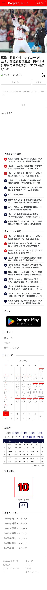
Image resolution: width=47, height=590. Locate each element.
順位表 (28, 568)
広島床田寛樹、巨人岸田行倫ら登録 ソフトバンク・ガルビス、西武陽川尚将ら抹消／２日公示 (25, 160)
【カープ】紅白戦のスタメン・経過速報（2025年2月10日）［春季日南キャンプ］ (25, 295)
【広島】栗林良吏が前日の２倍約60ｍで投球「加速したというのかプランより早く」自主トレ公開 (25, 287)
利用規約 (7, 564)
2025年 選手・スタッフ (15, 523)
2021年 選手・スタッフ (15, 543)
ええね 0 (39, 82)
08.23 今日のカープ (16, 195)
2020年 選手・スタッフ (15, 548)
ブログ (7, 343)
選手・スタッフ (11, 347)
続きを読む (16, 82)
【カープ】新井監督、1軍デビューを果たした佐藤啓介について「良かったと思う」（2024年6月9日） (25, 174)
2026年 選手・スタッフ (15, 518)
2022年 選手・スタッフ (15, 538)
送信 (23, 105)
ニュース (8, 338)
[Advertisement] (23, 134)
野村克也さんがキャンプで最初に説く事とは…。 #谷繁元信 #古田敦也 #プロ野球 (25, 201)
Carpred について (10, 561)
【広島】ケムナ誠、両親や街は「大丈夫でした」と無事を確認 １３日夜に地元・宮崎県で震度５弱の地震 (25, 167)
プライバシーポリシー (11, 570)
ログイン (40, 3)
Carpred (13, 3)
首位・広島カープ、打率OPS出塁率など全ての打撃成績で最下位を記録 (25, 208)
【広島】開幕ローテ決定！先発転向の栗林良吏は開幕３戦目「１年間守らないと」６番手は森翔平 (25, 259)
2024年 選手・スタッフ (15, 528)
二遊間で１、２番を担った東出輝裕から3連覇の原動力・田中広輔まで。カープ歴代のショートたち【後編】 (25, 181)
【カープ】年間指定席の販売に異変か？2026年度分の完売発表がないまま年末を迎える (24, 215)
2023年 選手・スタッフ (15, 533)
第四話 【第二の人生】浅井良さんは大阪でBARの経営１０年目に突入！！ (25, 252)
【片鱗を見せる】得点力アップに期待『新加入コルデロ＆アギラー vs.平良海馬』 (25, 188)
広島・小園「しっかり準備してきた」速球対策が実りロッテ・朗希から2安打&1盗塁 (25, 222)
